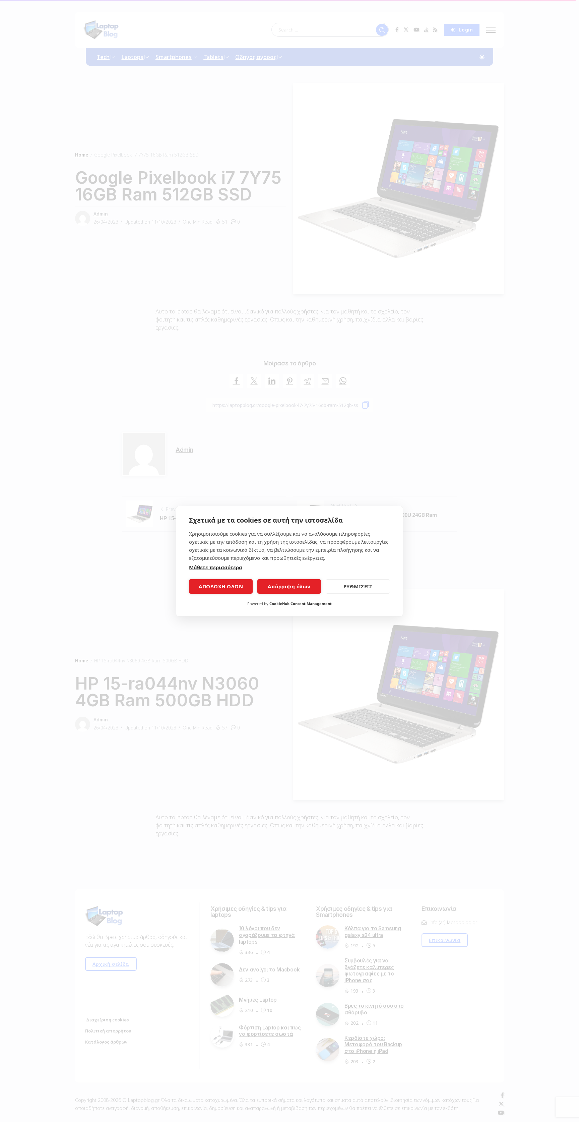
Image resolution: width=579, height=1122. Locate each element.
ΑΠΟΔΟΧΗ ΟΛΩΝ (221, 586)
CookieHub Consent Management (300, 603)
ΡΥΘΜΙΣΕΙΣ (358, 586)
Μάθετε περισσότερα (215, 567)
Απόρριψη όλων (289, 586)
